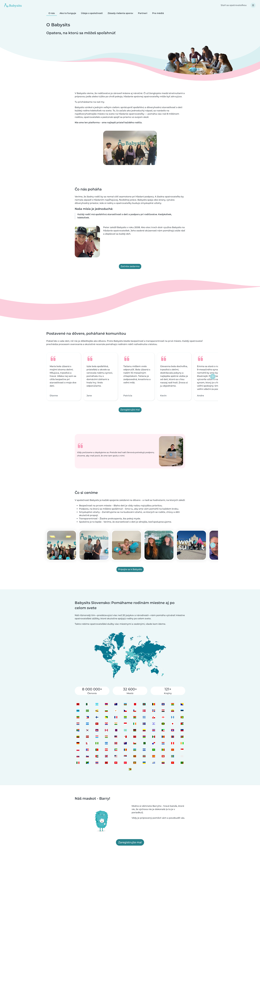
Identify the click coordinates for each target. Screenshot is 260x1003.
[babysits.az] (125, 704)
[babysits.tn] (115, 762)
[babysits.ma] (134, 736)
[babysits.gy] (182, 717)
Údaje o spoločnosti (92, 13)
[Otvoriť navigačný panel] (253, 5)
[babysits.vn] (172, 762)
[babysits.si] (87, 756)
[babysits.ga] (125, 717)
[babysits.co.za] (77, 730)
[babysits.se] (172, 756)
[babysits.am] (106, 704)
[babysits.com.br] (87, 710)
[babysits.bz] (163, 704)
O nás (51, 13)
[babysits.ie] (134, 723)
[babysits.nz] (125, 743)
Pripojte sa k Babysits (130, 569)
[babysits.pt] (96, 749)
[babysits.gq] (115, 749)
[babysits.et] (77, 717)
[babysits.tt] (106, 762)
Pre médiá (158, 13)
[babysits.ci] (182, 743)
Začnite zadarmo (130, 266)
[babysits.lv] (87, 736)
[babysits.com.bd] (144, 704)
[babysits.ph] (87, 717)
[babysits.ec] (172, 710)
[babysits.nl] (77, 723)
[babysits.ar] (96, 704)
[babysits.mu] (144, 736)
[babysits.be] (153, 704)
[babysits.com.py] (163, 743)
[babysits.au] (115, 704)
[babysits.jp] (172, 723)
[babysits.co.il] (153, 723)
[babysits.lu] (96, 736)
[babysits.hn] (87, 723)
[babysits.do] (153, 710)
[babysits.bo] (172, 704)
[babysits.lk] (134, 756)
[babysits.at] (106, 749)
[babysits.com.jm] (163, 723)
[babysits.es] (153, 756)
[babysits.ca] (106, 730)
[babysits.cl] (134, 710)
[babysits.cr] (153, 730)
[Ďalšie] (212, 376)
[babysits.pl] (77, 749)
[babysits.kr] (87, 730)
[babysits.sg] (182, 749)
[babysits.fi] (96, 717)
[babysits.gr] (144, 717)
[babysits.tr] (125, 762)
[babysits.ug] (134, 762)
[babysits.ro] (125, 749)
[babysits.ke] (134, 730)
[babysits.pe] (172, 743)
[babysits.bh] (134, 704)
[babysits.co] (144, 730)
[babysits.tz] (87, 762)
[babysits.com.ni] (106, 743)
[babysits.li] (182, 730)
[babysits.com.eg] (163, 710)
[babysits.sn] (163, 749)
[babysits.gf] (106, 717)
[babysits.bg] (106, 710)
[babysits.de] (77, 743)
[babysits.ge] (163, 717)
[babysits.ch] (163, 756)
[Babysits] (13, 5)
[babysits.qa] (115, 730)
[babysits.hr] (106, 723)
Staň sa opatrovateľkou (234, 5)
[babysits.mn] (172, 736)
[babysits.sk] (77, 756)
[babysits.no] (115, 743)
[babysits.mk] (172, 749)
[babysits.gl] (153, 717)
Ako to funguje (68, 13)
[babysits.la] (172, 730)
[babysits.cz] (125, 710)
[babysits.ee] (182, 710)
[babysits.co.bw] (77, 710)
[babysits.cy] (115, 710)
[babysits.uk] (106, 756)
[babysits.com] (87, 704)
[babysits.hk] (96, 723)
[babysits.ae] (96, 756)
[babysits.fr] (115, 717)
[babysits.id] (125, 723)
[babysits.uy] (153, 762)
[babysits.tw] (182, 756)
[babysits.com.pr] (87, 749)
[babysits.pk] (144, 743)
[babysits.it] (77, 762)
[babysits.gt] (172, 717)
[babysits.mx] (153, 736)
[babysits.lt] (77, 736)
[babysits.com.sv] (144, 749)
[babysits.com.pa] (153, 743)
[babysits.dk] (144, 710)
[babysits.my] (115, 736)
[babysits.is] (144, 723)
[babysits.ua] (144, 762)
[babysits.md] (163, 736)
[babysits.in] (115, 723)
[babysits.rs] (125, 756)
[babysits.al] (77, 704)
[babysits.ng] (96, 743)
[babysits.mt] (125, 736)
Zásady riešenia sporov (120, 13)
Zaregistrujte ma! (130, 409)
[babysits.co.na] (182, 736)
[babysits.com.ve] (163, 762)
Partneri (142, 13)
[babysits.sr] (144, 756)
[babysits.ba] (182, 704)
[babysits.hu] (106, 736)
